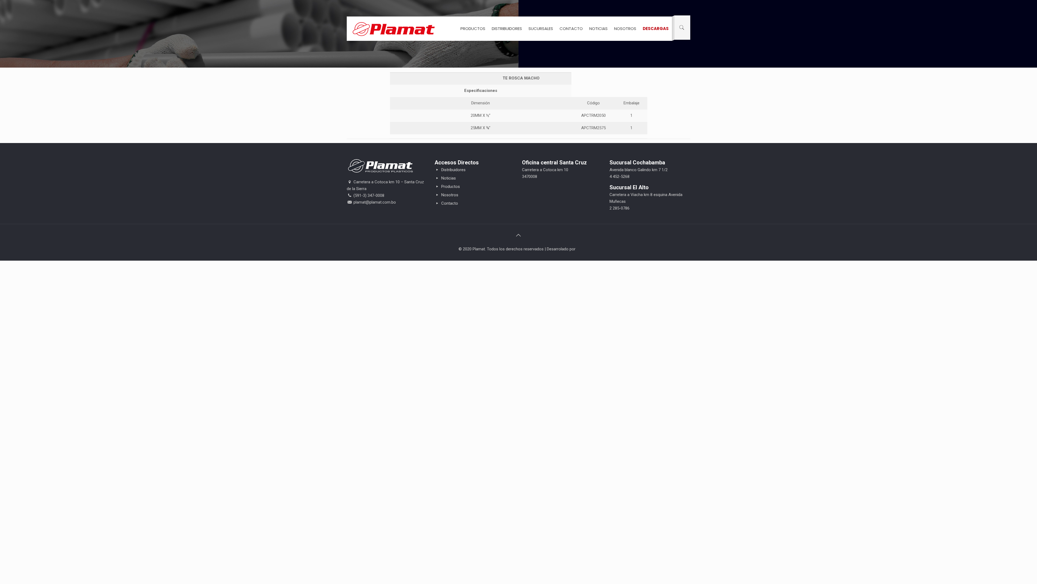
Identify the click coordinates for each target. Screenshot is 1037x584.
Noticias (448, 178)
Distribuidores (453, 169)
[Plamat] (393, 28)
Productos (450, 186)
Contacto (449, 203)
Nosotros (449, 195)
